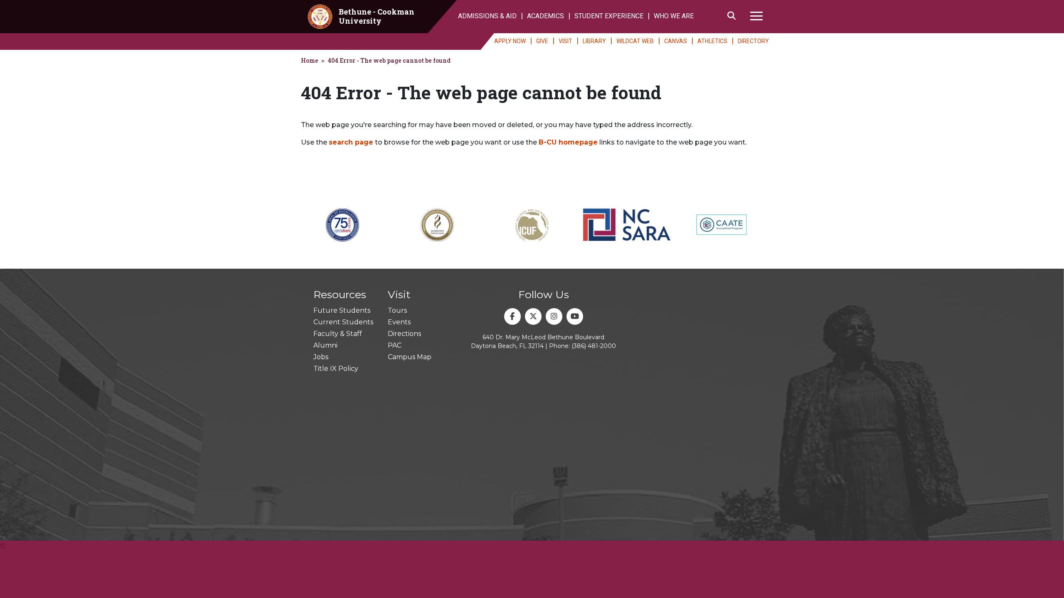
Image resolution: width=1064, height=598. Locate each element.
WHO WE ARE (674, 16)
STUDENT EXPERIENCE (608, 16)
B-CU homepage (568, 142)
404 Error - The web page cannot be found (389, 60)
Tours (397, 310)
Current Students (343, 322)
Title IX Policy (335, 369)
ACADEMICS (545, 16)
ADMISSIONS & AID (487, 16)
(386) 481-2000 (593, 346)
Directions (404, 334)
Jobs (320, 357)
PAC (394, 345)
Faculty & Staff (337, 334)
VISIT (565, 41)
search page (351, 142)
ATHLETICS (712, 41)
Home (309, 60)
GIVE (542, 41)
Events (399, 322)
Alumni (325, 345)
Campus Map (409, 357)
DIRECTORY (753, 41)
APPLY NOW (510, 41)
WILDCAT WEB (635, 41)
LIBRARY (594, 41)
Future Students (341, 310)
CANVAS (675, 41)
